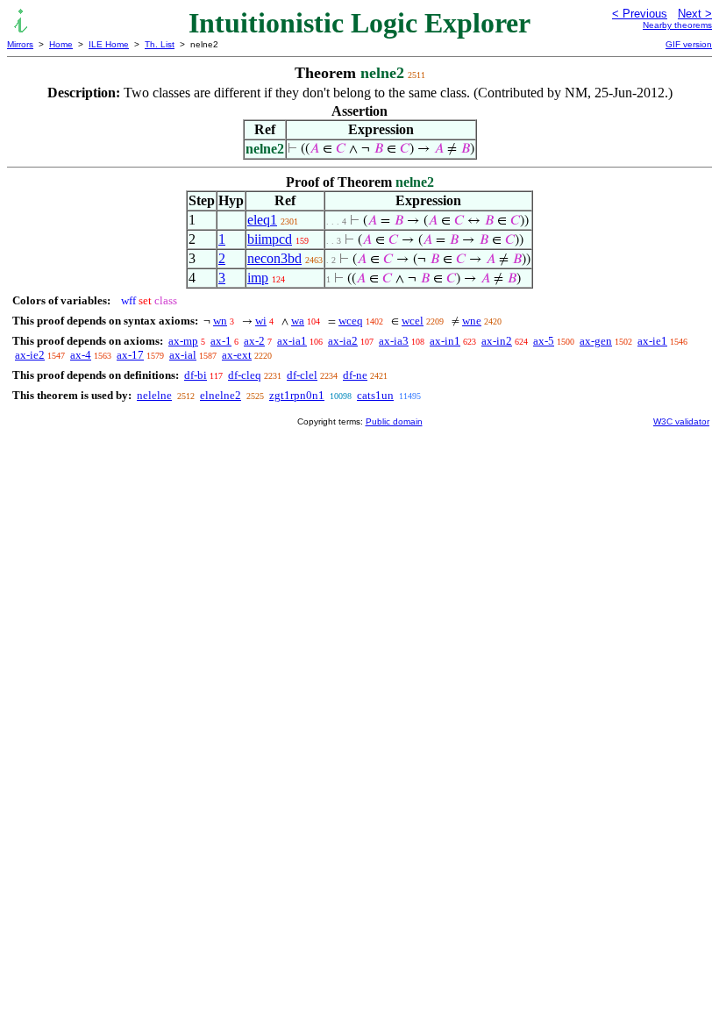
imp (257, 277)
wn (220, 320)
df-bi (195, 375)
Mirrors (20, 44)
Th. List (159, 44)
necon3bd (274, 258)
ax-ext (237, 354)
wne (471, 320)
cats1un (375, 395)
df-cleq (244, 375)
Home (61, 44)
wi (261, 320)
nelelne (154, 395)
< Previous (639, 13)
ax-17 (130, 354)
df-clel (302, 375)
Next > (695, 13)
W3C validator (681, 421)
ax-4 (80, 354)
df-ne (355, 375)
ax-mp (183, 340)
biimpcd (269, 239)
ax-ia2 (343, 340)
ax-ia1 (292, 340)
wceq (350, 320)
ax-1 (220, 340)
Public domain (394, 421)
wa (297, 320)
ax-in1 (445, 340)
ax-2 (254, 340)
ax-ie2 (30, 354)
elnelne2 (220, 395)
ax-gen (596, 340)
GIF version (689, 44)
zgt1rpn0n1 (296, 395)
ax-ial (182, 354)
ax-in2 (496, 340)
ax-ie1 (652, 340)
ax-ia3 (394, 340)
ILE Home (109, 44)
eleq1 (262, 219)
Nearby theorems (677, 25)
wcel (413, 320)
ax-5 (543, 340)
